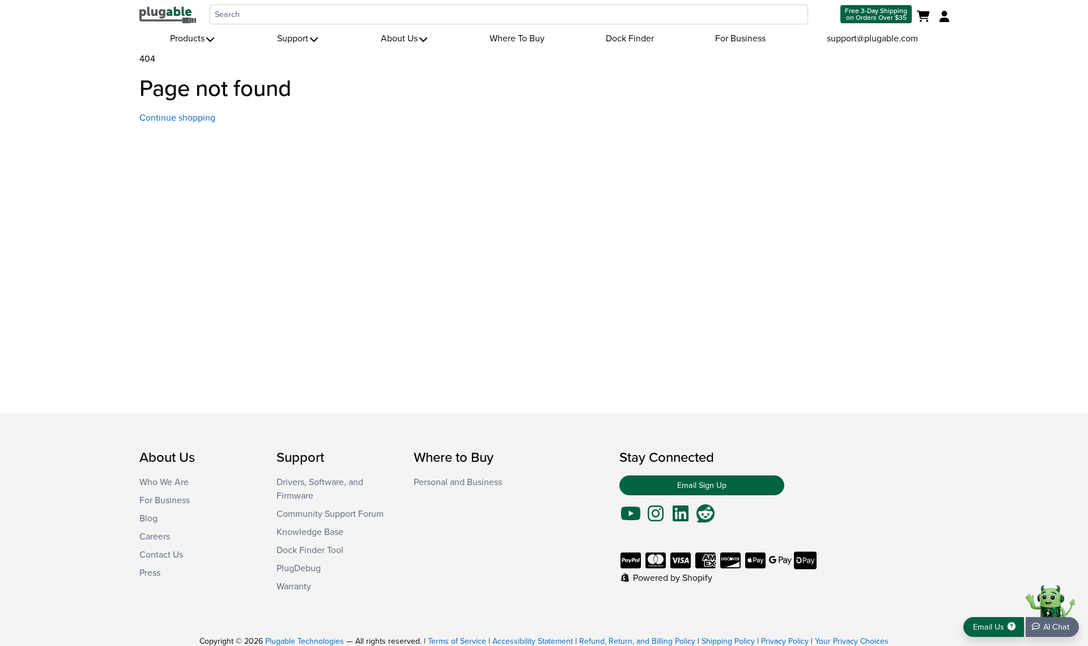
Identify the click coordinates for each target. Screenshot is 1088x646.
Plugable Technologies (304, 641)
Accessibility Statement (532, 641)
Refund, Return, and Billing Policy (637, 641)
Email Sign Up (701, 485)
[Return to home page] (167, 14)
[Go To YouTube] (630, 517)
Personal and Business (458, 482)
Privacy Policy (785, 641)
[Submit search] (823, 14)
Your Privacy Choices (852, 641)
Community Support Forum (330, 514)
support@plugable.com (872, 38)
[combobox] (509, 14)
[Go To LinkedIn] (680, 517)
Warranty (294, 586)
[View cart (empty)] (925, 17)
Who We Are (164, 482)
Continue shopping (177, 118)
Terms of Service (457, 641)
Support (292, 38)
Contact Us (161, 554)
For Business (740, 38)
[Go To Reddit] (705, 517)
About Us (399, 38)
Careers (154, 536)
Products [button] (187, 38)
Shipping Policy (728, 641)
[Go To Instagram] (655, 517)
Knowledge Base (310, 532)
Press (149, 573)
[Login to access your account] (943, 17)
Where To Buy (517, 38)
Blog (148, 518)
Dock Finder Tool (310, 550)
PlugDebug (299, 568)
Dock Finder (630, 38)
